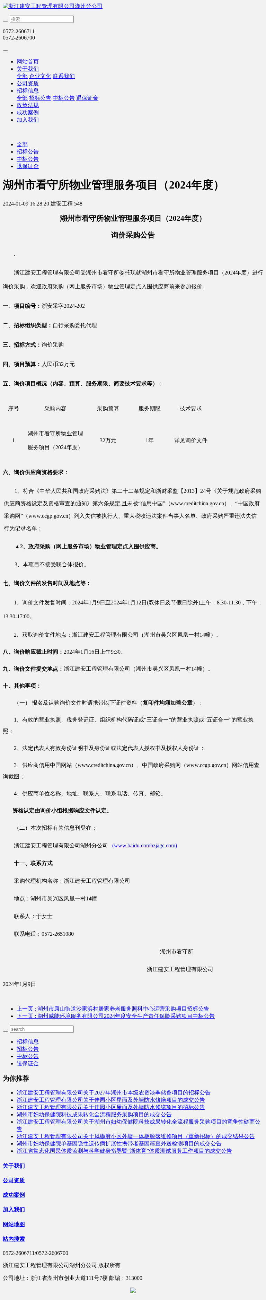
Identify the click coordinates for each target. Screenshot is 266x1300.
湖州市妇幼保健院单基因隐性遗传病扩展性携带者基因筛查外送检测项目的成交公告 (119, 1143)
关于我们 (28, 69)
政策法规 (28, 105)
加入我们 (28, 120)
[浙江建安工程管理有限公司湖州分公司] (133, 6)
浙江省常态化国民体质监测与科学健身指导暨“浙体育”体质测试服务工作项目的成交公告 (124, 1151)
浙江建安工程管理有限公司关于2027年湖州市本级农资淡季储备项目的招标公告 (114, 1093)
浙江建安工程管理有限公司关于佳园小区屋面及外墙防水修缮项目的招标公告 (111, 1107)
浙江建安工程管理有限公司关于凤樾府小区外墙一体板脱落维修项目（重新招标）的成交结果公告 (136, 1136)
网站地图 (14, 1224)
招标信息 (28, 91)
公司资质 (28, 83)
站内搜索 (14, 1239)
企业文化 (40, 76)
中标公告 (64, 98)
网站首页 (28, 61)
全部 (22, 76)
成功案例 (28, 112)
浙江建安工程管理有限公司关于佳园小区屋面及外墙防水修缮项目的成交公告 (111, 1100)
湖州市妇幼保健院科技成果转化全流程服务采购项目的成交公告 (94, 1114)
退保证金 (87, 98)
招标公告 (40, 98)
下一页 (116, 1016)
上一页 (113, 1009)
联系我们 (64, 76)
